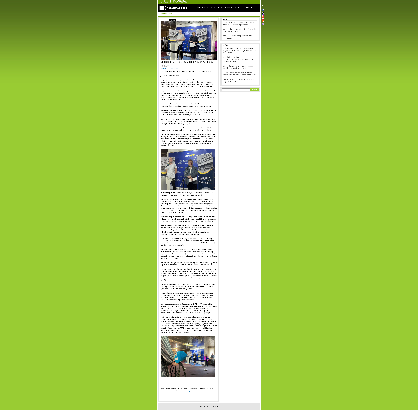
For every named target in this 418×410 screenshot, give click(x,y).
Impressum (220, 409)
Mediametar (215, 8)
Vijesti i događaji (227, 8)
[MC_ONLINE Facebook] (262, 10)
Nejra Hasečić (165, 65)
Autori (184, 409)
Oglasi (237, 8)
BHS (263, 5)
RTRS (168, 68)
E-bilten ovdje (186, 391)
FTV (165, 68)
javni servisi (174, 68)
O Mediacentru (247, 8)
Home (198, 8)
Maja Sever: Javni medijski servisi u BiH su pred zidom (239, 37)
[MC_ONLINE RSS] (262, 21)
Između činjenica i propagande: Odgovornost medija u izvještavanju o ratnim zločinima (238, 59)
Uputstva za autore (230, 409)
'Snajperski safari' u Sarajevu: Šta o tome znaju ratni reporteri (239, 80)
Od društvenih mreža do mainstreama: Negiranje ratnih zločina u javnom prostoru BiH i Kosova (240, 50)
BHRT (162, 68)
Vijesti (163, 14)
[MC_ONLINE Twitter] (262, 13)
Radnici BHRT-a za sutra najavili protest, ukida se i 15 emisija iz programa (239, 23)
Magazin (205, 8)
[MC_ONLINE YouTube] (262, 18)
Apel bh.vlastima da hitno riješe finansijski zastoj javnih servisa (239, 30)
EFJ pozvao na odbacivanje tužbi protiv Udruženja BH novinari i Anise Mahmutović (239, 73)
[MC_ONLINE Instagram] (262, 16)
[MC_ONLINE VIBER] (262, 24)
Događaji (169, 14)
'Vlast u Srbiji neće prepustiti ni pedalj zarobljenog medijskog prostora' (238, 67)
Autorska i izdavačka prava (195, 409)
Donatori (206, 409)
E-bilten (213, 409)
